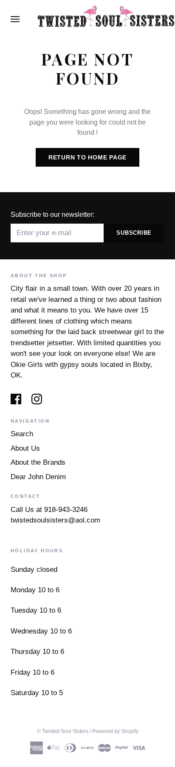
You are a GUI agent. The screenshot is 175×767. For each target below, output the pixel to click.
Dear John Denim (38, 477)
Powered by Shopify (115, 731)
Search (22, 434)
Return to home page (87, 157)
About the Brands (38, 462)
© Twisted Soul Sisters (62, 731)
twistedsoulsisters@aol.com (55, 520)
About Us (25, 448)
